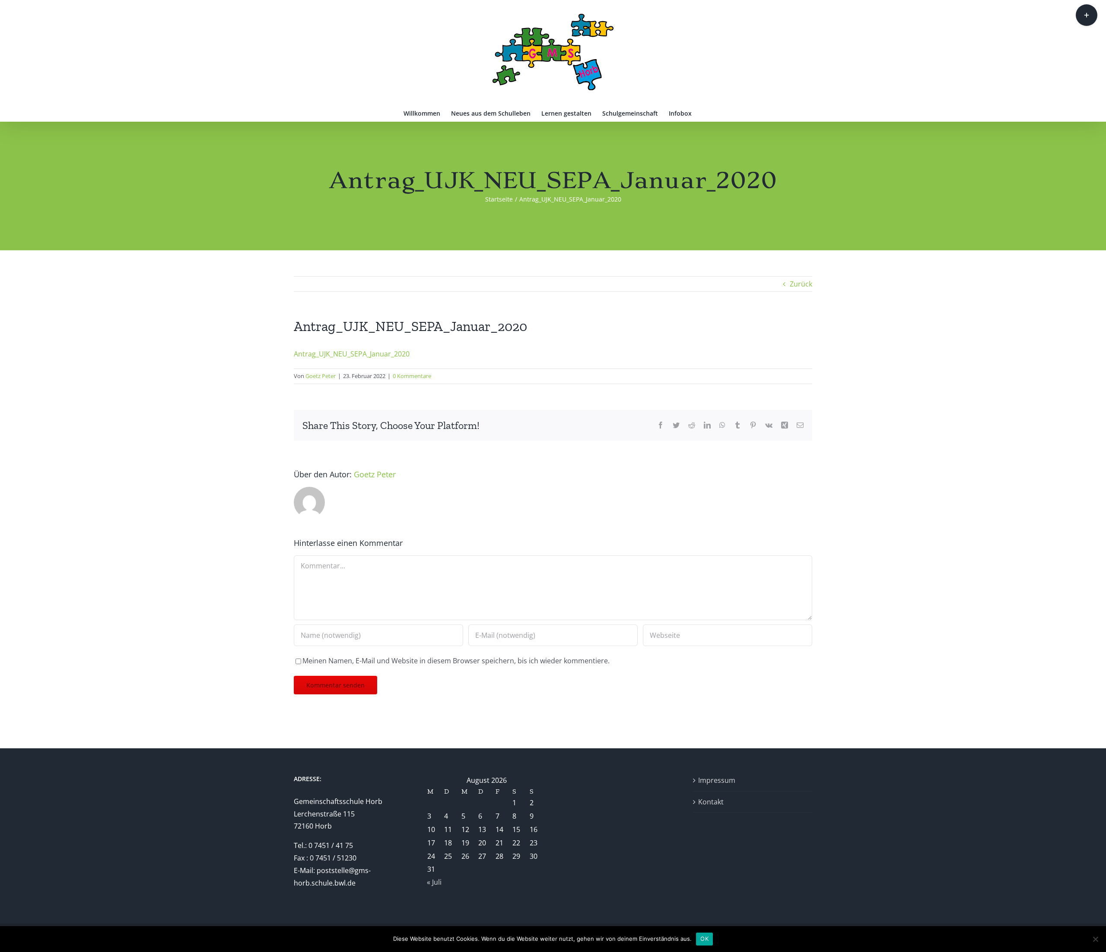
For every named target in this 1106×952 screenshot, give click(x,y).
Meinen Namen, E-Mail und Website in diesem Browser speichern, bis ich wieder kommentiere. (456, 660)
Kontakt (711, 802)
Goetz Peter (320, 376)
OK (704, 938)
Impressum (716, 780)
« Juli (434, 882)
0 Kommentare (412, 376)
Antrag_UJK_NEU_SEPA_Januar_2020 (352, 354)
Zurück (801, 284)
